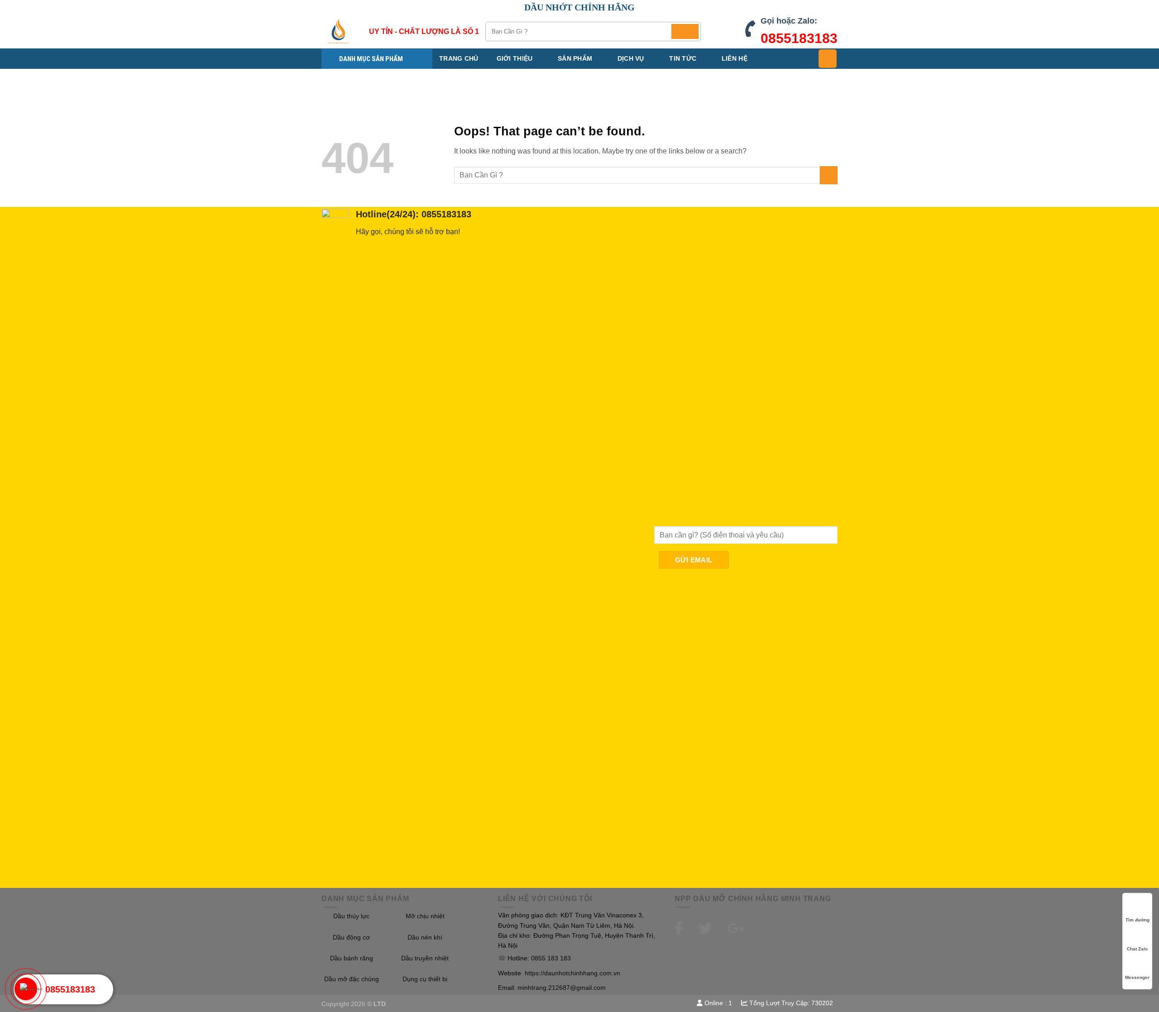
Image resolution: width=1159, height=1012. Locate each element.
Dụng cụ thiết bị (424, 979)
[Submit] (685, 31)
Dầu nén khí (424, 937)
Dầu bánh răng (351, 958)
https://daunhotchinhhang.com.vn (572, 973)
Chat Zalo (1137, 948)
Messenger (1137, 977)
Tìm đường (1137, 919)
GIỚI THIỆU (515, 58)
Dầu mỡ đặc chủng (351, 979)
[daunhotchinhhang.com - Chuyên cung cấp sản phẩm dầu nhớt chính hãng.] (338, 31)
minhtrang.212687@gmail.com (561, 987)
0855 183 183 (551, 958)
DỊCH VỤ (631, 58)
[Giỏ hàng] (828, 58)
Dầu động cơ (351, 937)
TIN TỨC (682, 58)
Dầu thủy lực (351, 916)
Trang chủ (459, 58)
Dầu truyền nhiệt (425, 958)
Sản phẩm (575, 58)
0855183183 (799, 38)
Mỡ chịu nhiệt (425, 916)
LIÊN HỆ (734, 58)
